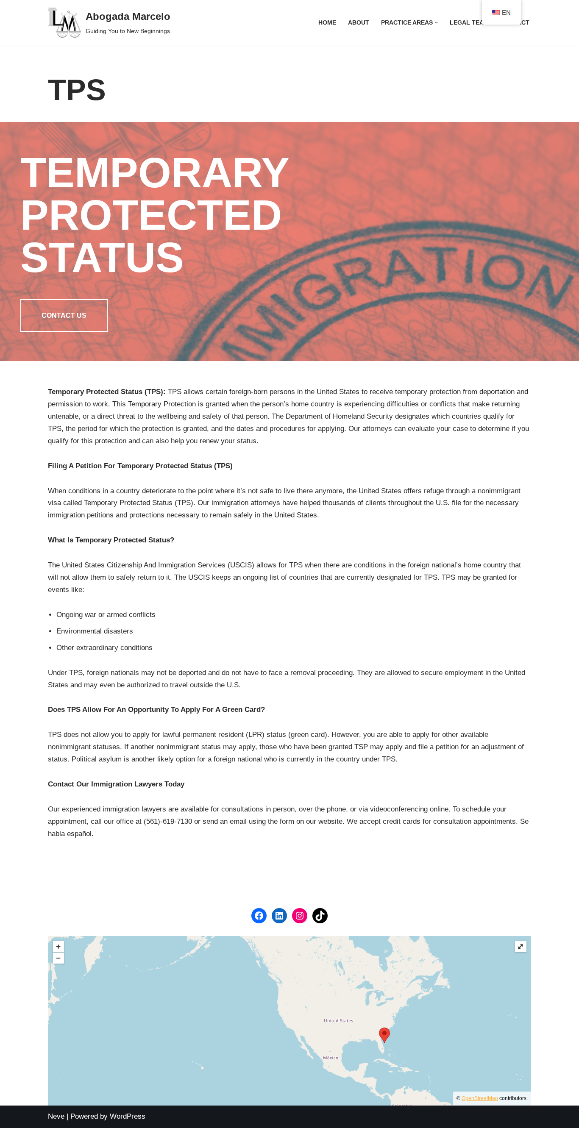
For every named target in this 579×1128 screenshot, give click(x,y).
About (358, 22)
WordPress (127, 1116)
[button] (436, 22)
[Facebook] (259, 915)
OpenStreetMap (480, 1098)
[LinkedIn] (279, 915)
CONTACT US (64, 315)
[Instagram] (299, 915)
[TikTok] (320, 915)
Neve (56, 1116)
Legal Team (469, 22)
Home (327, 22)
